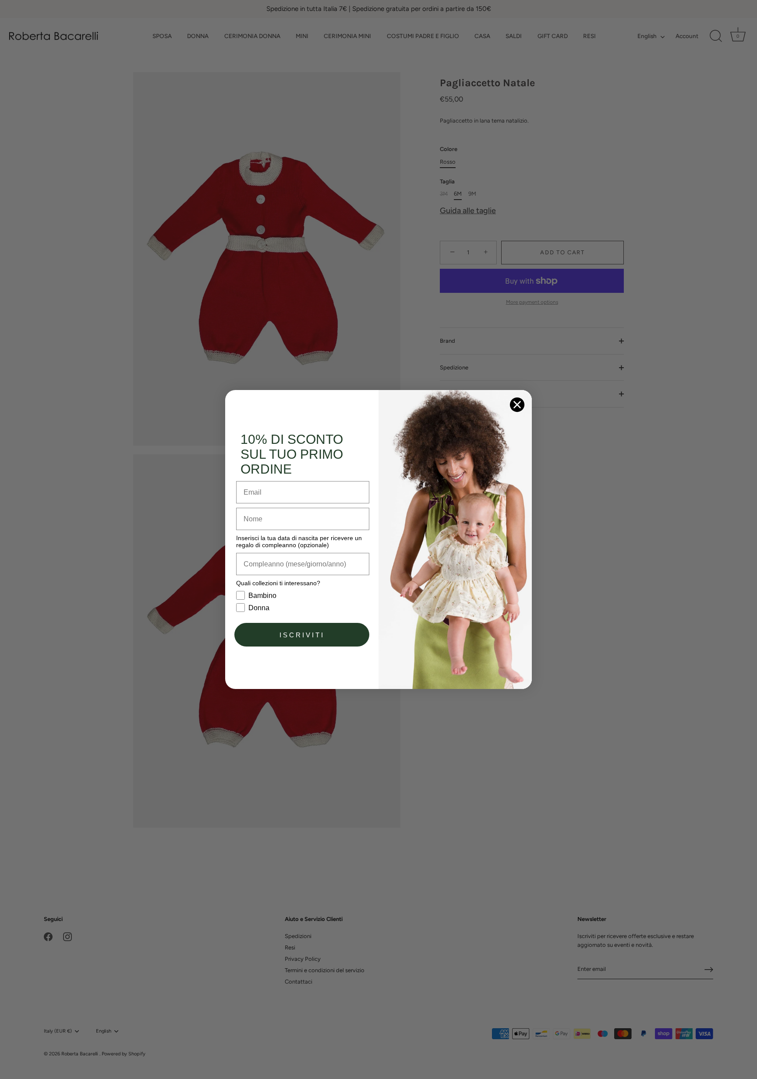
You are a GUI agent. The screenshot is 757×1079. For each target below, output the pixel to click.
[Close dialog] (517, 404)
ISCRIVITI (302, 635)
